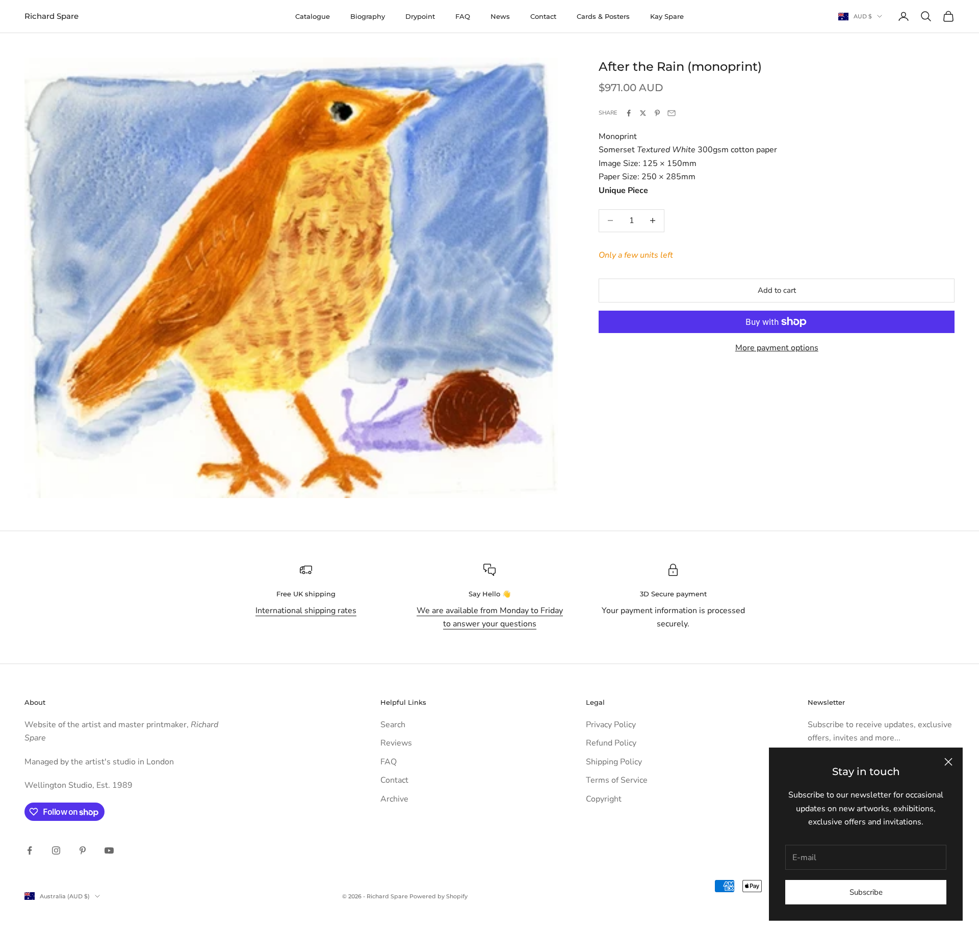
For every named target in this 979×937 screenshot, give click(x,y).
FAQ (462, 16)
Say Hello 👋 (489, 594)
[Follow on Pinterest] (83, 850)
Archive (394, 799)
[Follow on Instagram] (56, 850)
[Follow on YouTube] (109, 850)
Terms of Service (617, 780)
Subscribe (866, 892)
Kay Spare (667, 16)
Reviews (396, 743)
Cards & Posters (603, 16)
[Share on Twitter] (643, 113)
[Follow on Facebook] (29, 850)
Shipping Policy (614, 761)
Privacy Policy (611, 724)
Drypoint (420, 16)
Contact (543, 16)
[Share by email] (671, 113)
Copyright (604, 799)
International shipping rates (305, 610)
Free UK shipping (306, 594)
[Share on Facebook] (629, 113)
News (500, 16)
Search (392, 724)
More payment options (776, 347)
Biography (367, 16)
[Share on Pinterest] (657, 113)
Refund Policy (611, 743)
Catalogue (312, 16)
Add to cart (777, 290)
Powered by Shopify (438, 896)
